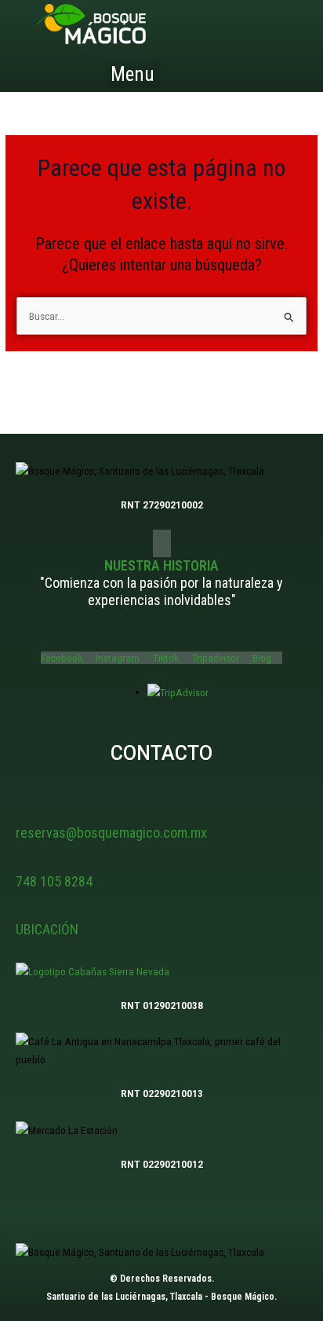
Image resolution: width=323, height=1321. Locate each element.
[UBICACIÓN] (25, 908)
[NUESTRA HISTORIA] (162, 543)
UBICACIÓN (47, 929)
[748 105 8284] (25, 859)
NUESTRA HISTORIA (161, 565)
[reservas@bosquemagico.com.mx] (25, 811)
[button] (133, 74)
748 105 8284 (54, 881)
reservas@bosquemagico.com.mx (111, 832)
